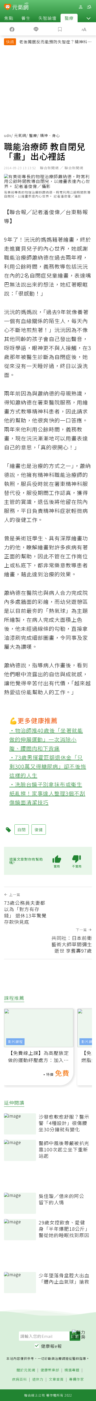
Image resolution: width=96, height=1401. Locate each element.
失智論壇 (47, 18)
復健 (38, 829)
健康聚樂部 (50, 1370)
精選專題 (72, 1370)
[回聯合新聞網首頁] (7, 7)
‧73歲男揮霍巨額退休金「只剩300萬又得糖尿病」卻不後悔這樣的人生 (47, 766)
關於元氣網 (26, 1370)
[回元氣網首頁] (20, 7)
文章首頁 (56, 1379)
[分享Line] (36, 28)
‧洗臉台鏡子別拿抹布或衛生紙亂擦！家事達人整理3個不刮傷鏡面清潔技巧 (47, 793)
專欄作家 (76, 1379)
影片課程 (15, 1041)
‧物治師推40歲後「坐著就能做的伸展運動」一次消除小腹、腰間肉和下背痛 (46, 739)
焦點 (8, 18)
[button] (88, 18)
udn (7, 135)
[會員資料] (80, 7)
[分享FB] (12, 28)
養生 (25, 18)
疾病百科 (19, 1379)
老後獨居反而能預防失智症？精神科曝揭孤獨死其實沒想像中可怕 (55, 42)
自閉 (21, 829)
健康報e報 (51, 1346)
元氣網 (20, 135)
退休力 (37, 1379)
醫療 (69, 18)
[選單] (89, 7)
